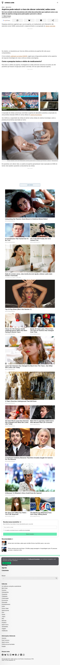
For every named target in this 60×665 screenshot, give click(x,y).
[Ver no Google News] (6, 20)
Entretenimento (6, 604)
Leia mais (30, 185)
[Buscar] (56, 578)
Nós (3, 618)
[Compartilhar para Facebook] (41, 20)
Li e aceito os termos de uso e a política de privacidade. (17, 530)
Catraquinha (5, 592)
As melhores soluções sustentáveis (11, 586)
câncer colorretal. (50, 26)
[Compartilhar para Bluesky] (29, 20)
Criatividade (5, 598)
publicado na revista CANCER (18, 56)
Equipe (4, 646)
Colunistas (5, 570)
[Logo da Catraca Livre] (8, 2)
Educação (4, 602)
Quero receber (30, 534)
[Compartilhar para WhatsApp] (17, 20)
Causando (4, 594)
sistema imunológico (36, 114)
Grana (3, 614)
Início (3, 7)
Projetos (4, 622)
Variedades (5, 626)
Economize (5, 600)
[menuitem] (30, 566)
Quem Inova (5, 624)
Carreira (4, 590)
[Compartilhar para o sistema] (52, 20)
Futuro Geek (5, 608)
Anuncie (4, 638)
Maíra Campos (7, 16)
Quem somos (5, 642)
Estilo (3, 606)
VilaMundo (5, 630)
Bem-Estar (8, 7)
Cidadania (4, 596)
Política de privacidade (8, 644)
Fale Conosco (5, 640)
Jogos (3, 616)
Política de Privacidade (34, 559)
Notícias (4, 620)
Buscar (3, 575)
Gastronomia (5, 610)
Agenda (4, 568)
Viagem (4, 628)
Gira (3, 612)
